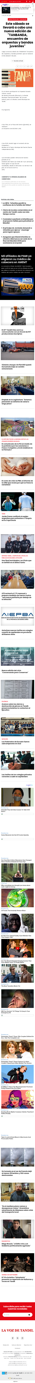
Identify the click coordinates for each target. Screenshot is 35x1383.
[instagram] (33, 1)
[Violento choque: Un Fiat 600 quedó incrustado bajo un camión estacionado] (17, 350)
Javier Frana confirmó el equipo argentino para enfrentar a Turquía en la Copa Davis (17, 518)
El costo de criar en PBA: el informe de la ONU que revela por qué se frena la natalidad (17, 483)
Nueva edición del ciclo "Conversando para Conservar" (15, 671)
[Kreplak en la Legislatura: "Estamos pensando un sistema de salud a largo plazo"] (17, 385)
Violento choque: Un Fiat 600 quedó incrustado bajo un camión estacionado (16, 367)
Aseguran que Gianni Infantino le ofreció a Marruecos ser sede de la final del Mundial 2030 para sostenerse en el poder (17, 240)
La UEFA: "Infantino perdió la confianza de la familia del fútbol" (17, 204)
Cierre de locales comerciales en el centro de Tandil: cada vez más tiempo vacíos (17, 212)
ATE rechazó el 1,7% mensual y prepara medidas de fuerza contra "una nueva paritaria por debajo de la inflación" (16, 596)
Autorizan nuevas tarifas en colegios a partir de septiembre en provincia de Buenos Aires (17, 632)
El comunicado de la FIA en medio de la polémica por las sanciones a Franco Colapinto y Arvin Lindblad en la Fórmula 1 (17, 447)
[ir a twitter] (17, 1338)
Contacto (17, 1348)
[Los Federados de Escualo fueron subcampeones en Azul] (17, 726)
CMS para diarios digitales (17, 1379)
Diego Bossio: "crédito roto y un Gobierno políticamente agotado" (16, 1245)
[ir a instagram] (22, 1338)
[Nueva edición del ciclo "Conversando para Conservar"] (17, 656)
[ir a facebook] (12, 1338)
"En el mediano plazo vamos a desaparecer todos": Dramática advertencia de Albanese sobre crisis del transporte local (17, 1209)
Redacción (6, 1345)
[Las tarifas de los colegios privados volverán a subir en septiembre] (17, 760)
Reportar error (28, 1345)
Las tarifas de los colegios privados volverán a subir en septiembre (17, 775)
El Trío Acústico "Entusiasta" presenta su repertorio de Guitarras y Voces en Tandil (17, 1279)
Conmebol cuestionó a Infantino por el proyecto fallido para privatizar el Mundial (18, 221)
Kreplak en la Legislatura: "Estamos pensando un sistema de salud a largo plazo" (17, 402)
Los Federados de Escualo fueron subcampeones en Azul (15, 743)
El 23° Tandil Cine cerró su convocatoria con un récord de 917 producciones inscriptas (16, 332)
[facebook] (26, 1)
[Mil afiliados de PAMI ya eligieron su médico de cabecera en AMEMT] (17, 286)
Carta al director (16, 1345)
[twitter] (30, 1)
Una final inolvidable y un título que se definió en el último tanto (16, 561)
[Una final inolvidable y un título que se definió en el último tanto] (17, 543)
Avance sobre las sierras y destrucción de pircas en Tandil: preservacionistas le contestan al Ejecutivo (16, 707)
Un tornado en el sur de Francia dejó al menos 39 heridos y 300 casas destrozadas (17, 1173)
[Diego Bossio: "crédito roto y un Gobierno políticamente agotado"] (17, 1229)
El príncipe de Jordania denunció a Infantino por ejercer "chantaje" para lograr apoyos (17, 230)
